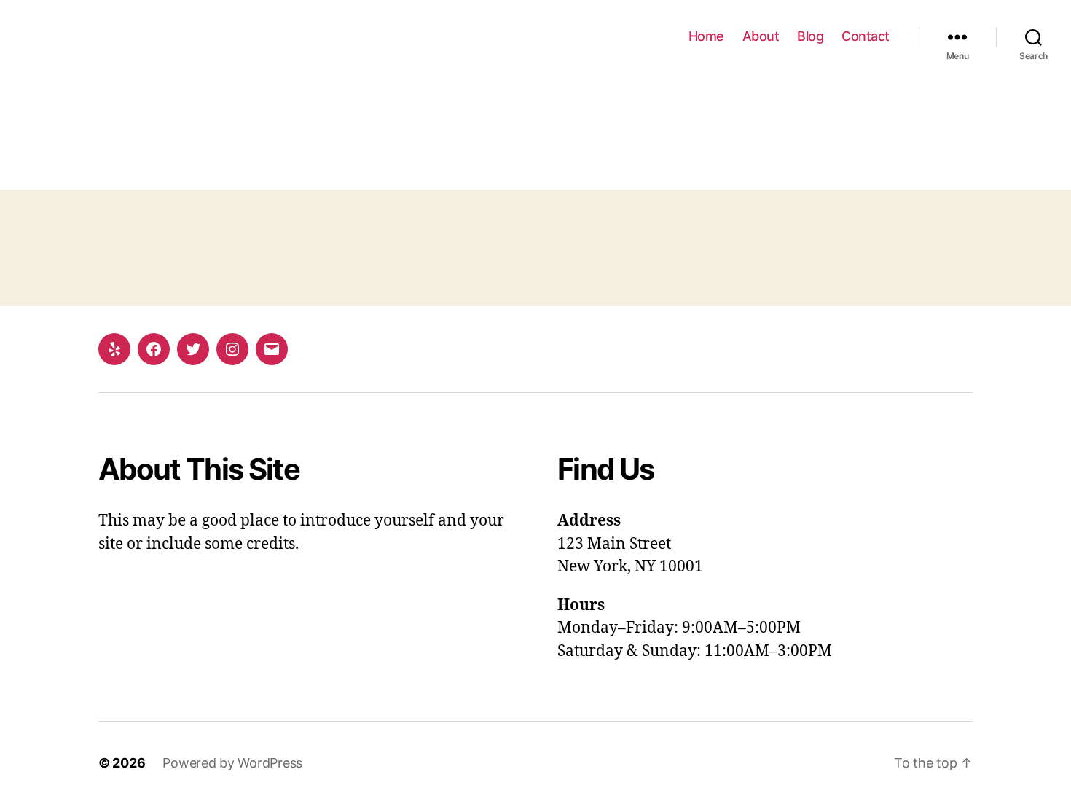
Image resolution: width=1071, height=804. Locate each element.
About (761, 36)
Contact (866, 36)
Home (706, 36)
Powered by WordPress (232, 762)
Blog (810, 36)
